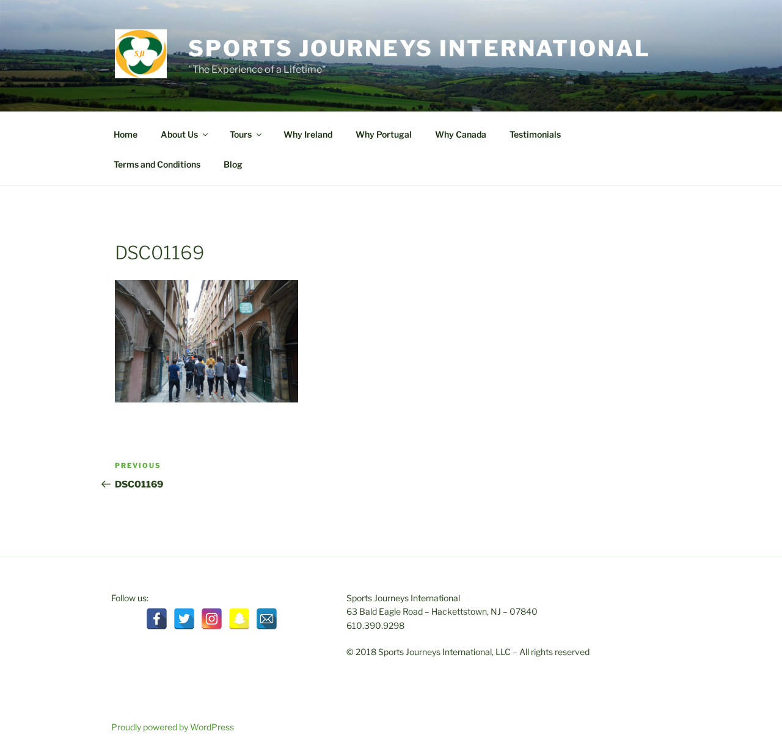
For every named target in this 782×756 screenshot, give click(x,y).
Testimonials (535, 134)
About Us (179, 134)
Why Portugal (384, 134)
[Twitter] (184, 618)
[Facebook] (156, 618)
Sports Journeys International (419, 48)
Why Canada (460, 134)
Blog (233, 164)
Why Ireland (307, 134)
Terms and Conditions (157, 164)
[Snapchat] (239, 618)
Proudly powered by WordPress (172, 727)
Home (125, 134)
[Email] (266, 618)
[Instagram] (211, 618)
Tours (241, 134)
